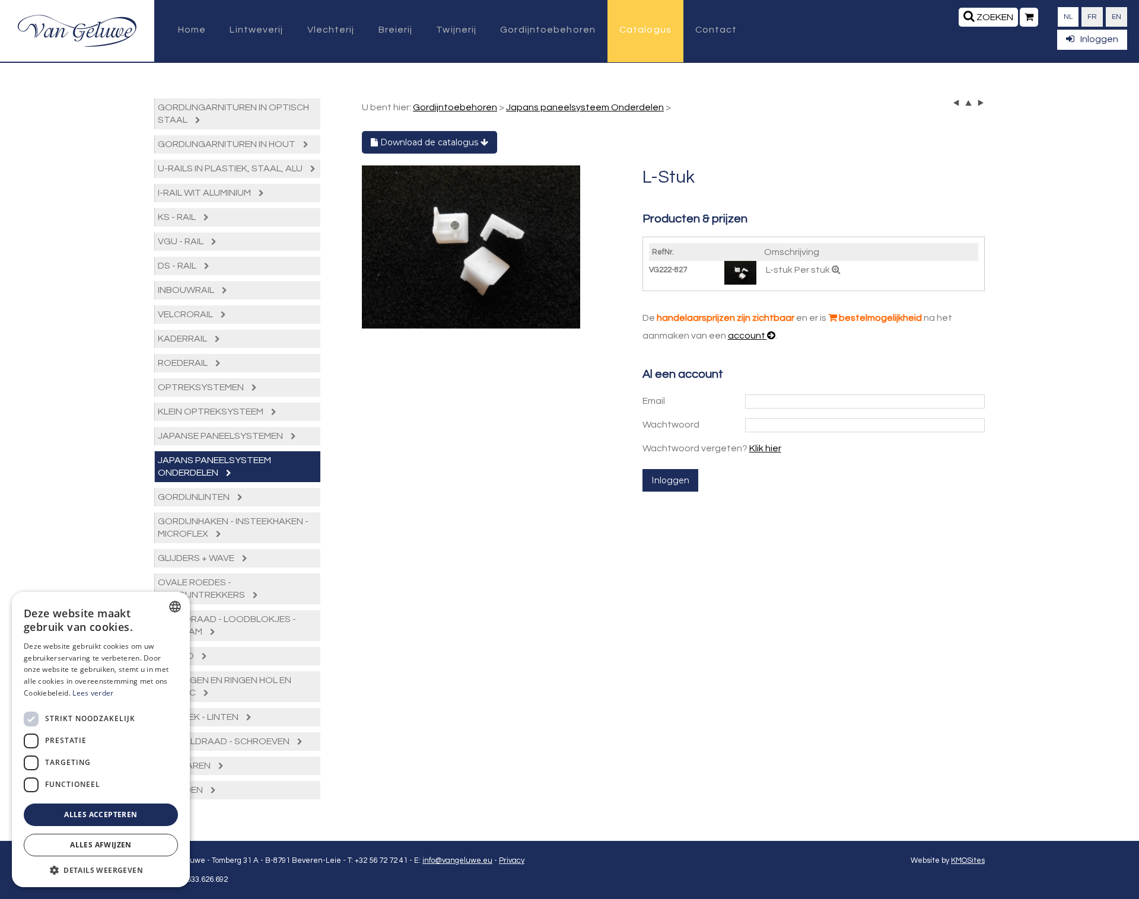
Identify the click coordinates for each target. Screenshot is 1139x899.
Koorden (181, 790)
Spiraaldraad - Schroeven (224, 741)
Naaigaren (185, 765)
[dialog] (101, 739)
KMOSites (968, 860)
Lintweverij (256, 29)
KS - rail (178, 217)
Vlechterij (331, 29)
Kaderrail (183, 338)
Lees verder (92, 693)
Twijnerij (456, 29)
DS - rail (178, 265)
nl (1068, 17)
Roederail (183, 363)
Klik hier (765, 448)
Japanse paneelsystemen (221, 436)
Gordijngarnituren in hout (227, 144)
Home (192, 29)
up (968, 102)
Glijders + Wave (197, 558)
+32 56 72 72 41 (381, 860)
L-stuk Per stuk (799, 270)
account (747, 335)
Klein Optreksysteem (211, 411)
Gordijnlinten (194, 497)
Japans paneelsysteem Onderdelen (214, 466)
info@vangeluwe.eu (457, 860)
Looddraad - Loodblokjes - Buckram (227, 625)
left (956, 102)
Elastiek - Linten (199, 717)
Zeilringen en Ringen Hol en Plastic (224, 686)
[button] (101, 869)
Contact (716, 29)
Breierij (395, 29)
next (980, 102)
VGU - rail (181, 241)
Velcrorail (186, 314)
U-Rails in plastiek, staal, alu (231, 168)
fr (1092, 17)
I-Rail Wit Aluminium (205, 192)
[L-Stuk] (471, 247)
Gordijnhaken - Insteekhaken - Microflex (233, 527)
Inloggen (1099, 39)
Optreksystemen (202, 387)
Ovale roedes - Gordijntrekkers (202, 589)
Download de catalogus (429, 142)
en (1116, 17)
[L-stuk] (741, 272)
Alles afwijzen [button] (101, 845)
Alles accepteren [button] (100, 814)
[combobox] (175, 607)
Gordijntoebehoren (548, 29)
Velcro (177, 656)
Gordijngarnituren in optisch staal (233, 114)
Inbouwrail (187, 290)
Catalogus (645, 29)
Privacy (511, 860)
